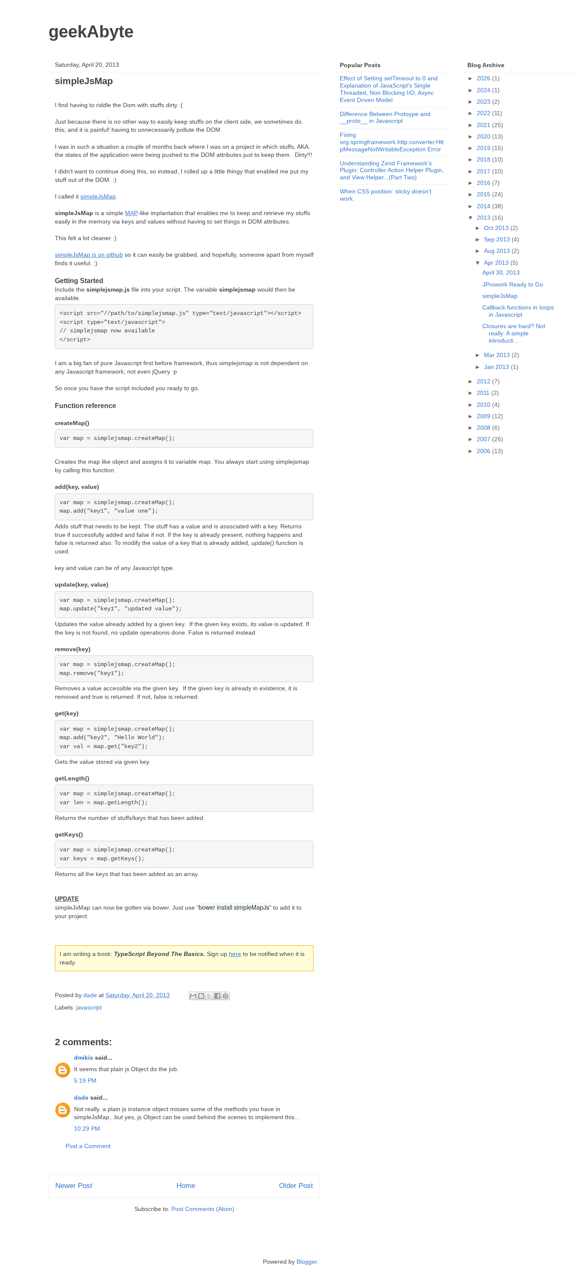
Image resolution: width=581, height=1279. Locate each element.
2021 (484, 125)
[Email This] (193, 996)
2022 (484, 113)
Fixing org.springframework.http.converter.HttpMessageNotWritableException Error (392, 142)
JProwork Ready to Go (512, 284)
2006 (484, 451)
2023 (484, 101)
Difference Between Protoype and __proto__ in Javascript (385, 118)
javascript (89, 1007)
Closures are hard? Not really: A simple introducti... (513, 333)
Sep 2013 (498, 239)
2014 (484, 206)
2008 (484, 427)
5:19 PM (85, 1080)
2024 (484, 90)
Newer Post (73, 1186)
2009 (484, 416)
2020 (484, 136)
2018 (484, 159)
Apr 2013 (497, 262)
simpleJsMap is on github (89, 254)
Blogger (306, 1261)
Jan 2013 (497, 366)
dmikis (83, 1057)
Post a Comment (88, 1146)
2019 (484, 148)
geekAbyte (91, 31)
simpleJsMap (98, 196)
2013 (484, 217)
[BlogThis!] (201, 996)
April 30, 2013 (501, 272)
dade (81, 1097)
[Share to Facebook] (217, 996)
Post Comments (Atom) (202, 1208)
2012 (484, 381)
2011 (484, 392)
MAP (131, 213)
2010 (484, 404)
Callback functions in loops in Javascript (518, 311)
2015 (484, 194)
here (235, 953)
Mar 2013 (498, 355)
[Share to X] (209, 996)
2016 (484, 182)
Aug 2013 (498, 250)
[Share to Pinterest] (225, 996)
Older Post (296, 1186)
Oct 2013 (497, 227)
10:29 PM (87, 1128)
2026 (484, 78)
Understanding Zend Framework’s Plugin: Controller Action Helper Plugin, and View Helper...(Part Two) (392, 170)
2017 (484, 171)
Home (186, 1186)
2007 (484, 439)
